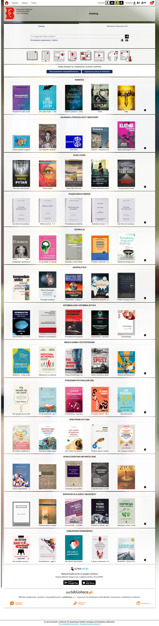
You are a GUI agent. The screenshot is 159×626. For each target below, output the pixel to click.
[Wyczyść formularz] (122, 40)
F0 (134, 3)
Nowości (15, 3)
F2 (144, 3)
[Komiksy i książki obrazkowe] (86, 61)
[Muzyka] (113, 61)
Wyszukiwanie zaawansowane (40, 40)
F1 (138, 3)
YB (116, 3)
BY (121, 3)
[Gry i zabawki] (126, 61)
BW (112, 3)
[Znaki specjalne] (127, 40)
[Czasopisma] (73, 61)
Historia (24, 3)
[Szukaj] (127, 36)
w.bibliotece (68, 597)
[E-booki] (46, 61)
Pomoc (33, 3)
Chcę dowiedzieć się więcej (69, 624)
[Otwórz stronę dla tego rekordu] (22, 98)
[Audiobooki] (59, 61)
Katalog (41, 26)
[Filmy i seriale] (99, 61)
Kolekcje (55, 40)
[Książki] (32, 61)
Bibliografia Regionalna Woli (117, 26)
